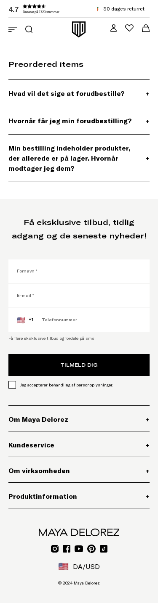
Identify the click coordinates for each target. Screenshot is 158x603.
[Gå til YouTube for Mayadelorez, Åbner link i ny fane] (79, 548)
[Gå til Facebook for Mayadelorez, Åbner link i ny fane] (66, 549)
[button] (71, 8)
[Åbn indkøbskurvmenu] (146, 28)
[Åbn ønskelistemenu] (129, 28)
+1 (25, 320)
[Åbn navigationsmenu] (12, 29)
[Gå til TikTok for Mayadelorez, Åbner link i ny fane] (103, 549)
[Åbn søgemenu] (29, 29)
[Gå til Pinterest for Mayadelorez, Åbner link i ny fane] (91, 549)
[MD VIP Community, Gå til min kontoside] (113, 28)
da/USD (79, 566)
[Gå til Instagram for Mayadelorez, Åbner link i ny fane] (55, 549)
